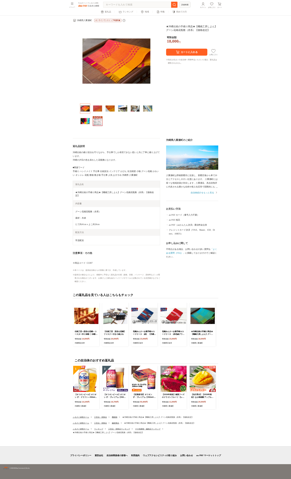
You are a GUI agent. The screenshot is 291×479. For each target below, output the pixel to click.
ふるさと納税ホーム (81, 417)
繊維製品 (115, 423)
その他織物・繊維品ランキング (148, 429)
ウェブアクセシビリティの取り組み (160, 455)
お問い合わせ (186, 455)
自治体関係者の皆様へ (117, 455)
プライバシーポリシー (80, 455)
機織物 (114, 417)
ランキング (128, 12)
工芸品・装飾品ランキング (119, 429)
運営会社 (99, 455)
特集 (163, 12)
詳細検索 (185, 5)
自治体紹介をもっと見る (202, 193)
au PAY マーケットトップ (208, 455)
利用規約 (135, 455)
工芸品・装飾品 (100, 417)
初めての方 (181, 12)
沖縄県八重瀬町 (84, 20)
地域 (147, 12)
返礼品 (108, 12)
